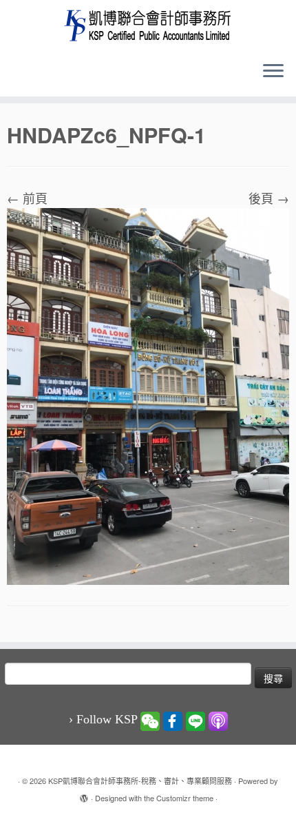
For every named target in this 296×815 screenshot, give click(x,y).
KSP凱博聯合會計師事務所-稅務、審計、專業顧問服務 (140, 780)
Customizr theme (184, 797)
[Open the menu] (273, 71)
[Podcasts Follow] (218, 719)
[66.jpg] (148, 394)
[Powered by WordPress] (84, 795)
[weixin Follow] (150, 719)
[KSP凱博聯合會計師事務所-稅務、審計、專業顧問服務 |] (148, 25)
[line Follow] (195, 719)
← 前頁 (27, 198)
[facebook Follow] (172, 719)
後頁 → (269, 198)
